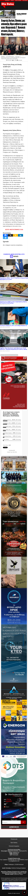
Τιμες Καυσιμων (18, 0)
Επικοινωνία (14, 839)
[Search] (23, 822)
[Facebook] (5, 235)
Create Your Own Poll (12, 452)
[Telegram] (5, 238)
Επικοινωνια (25, 0)
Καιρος (12, 0)
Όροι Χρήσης (14, 842)
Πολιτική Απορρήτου (14, 846)
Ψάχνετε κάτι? (14, 819)
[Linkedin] (20, 235)
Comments (12, 450)
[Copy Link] (15, 235)
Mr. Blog (15, 60)
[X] (10, 235)
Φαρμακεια (7, 0)
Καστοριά (20, 60)
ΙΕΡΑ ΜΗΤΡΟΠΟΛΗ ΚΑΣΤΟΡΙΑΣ (9, 355)
